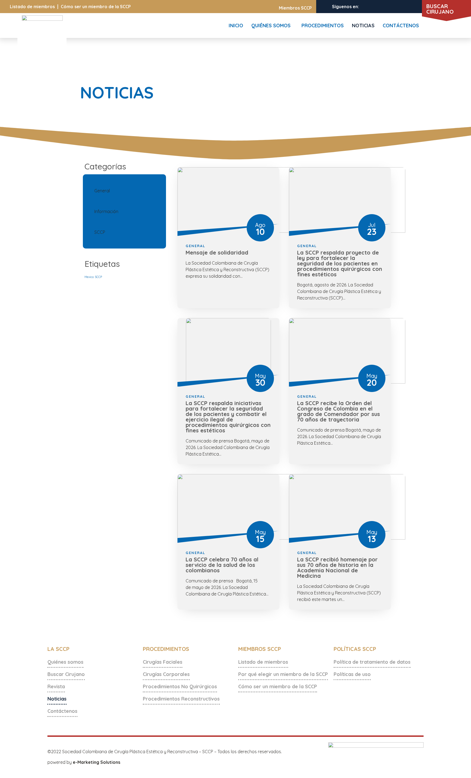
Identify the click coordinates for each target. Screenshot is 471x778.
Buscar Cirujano (66, 674)
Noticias (57, 699)
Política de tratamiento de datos (372, 662)
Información (106, 211)
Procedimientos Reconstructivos (181, 699)
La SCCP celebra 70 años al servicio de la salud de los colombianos (222, 565)
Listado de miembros (32, 6)
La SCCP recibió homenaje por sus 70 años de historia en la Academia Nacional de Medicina (337, 567)
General (102, 190)
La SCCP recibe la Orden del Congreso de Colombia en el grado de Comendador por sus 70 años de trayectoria (338, 411)
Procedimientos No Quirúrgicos (180, 686)
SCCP (99, 232)
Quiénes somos (65, 662)
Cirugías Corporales (166, 674)
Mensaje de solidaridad (217, 252)
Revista (56, 686)
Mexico (89, 277)
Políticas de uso (352, 674)
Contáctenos (62, 711)
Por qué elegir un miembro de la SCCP (283, 674)
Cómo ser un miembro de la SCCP (96, 6)
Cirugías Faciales (162, 662)
